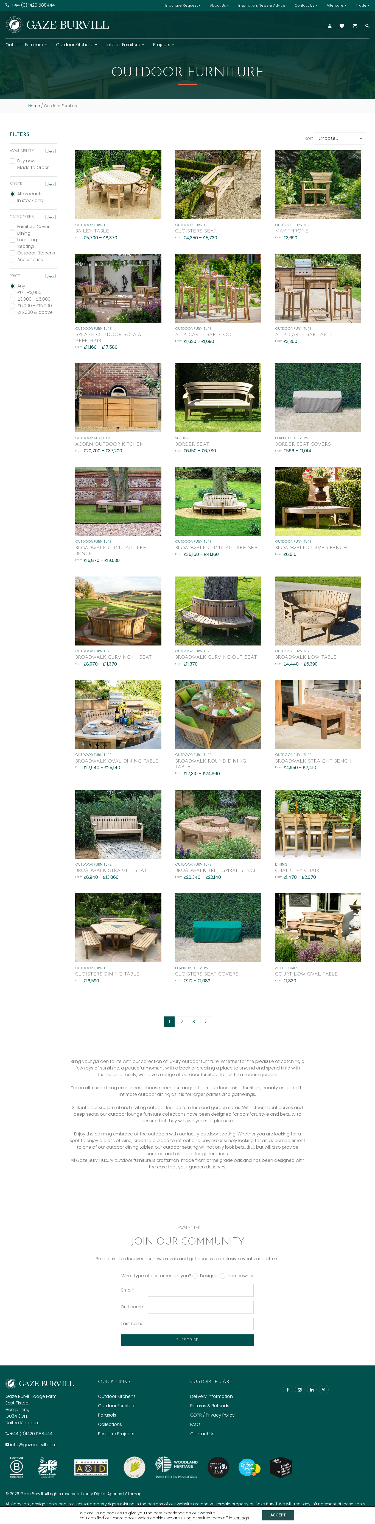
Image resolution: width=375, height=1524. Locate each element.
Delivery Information (211, 1396)
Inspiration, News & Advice (261, 5)
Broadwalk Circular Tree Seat (218, 548)
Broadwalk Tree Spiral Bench (216, 870)
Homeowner (241, 1276)
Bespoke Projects (116, 1434)
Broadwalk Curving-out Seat (216, 657)
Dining (23, 233)
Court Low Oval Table (306, 974)
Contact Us (304, 5)
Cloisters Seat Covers (206, 974)
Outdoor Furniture (24, 44)
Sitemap (133, 1494)
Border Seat (192, 444)
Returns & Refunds (209, 1406)
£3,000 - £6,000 (34, 299)
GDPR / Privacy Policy (212, 1415)
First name (132, 1307)
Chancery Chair (297, 870)
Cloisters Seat (196, 231)
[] (50, 151)
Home (34, 106)
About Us (218, 5)
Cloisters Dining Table (107, 974)
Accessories (30, 259)
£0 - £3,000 (29, 292)
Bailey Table (92, 231)
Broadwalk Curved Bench (311, 548)
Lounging (27, 240)
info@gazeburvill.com (33, 1445)
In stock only (30, 200)
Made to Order (33, 167)
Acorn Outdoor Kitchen (109, 444)
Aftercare (335, 5)
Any (21, 286)
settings (241, 1517)
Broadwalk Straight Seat (111, 870)
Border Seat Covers (303, 444)
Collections (110, 1424)
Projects (161, 44)
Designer (209, 1276)
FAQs (195, 1424)
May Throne (292, 231)
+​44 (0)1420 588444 (31, 1434)
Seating (25, 246)
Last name (132, 1323)
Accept (278, 1515)
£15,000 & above (35, 312)
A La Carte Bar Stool (204, 334)
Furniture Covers (34, 226)
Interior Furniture (123, 44)
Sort (308, 138)
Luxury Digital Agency (101, 1494)
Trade (361, 5)
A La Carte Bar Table (304, 334)
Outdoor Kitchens (75, 44)
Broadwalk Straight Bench (313, 761)
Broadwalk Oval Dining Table (117, 761)
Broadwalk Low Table (306, 657)
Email (128, 1290)
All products (30, 194)
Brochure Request (181, 5)
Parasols (107, 1415)
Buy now (26, 161)
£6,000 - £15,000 (34, 306)
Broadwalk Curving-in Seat (113, 657)
